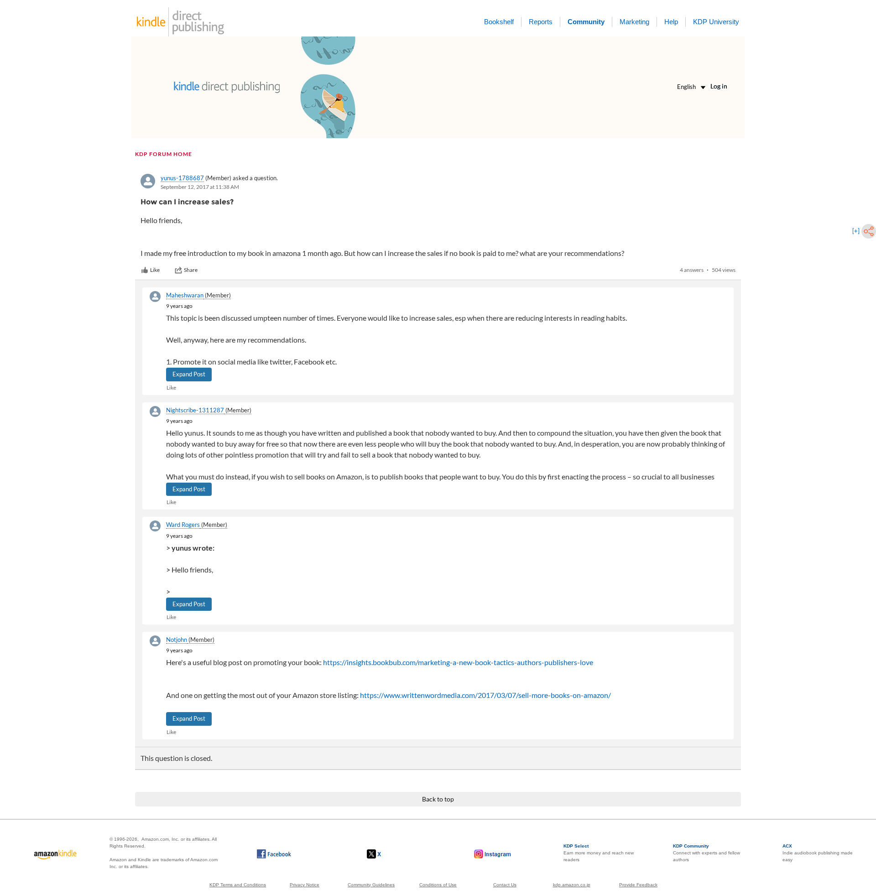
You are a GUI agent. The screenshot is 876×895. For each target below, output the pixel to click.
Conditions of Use (438, 884)
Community (586, 22)
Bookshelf (499, 22)
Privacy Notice (304, 884)
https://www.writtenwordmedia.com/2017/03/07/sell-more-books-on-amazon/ (485, 695)
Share (191, 269)
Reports (541, 22)
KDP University (716, 22)
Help (671, 22)
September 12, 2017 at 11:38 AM (200, 186)
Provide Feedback (638, 884)
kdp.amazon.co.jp (571, 884)
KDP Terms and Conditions (237, 884)
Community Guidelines (371, 884)
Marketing (634, 22)
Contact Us (504, 884)
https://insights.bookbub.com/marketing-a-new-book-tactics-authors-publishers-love (458, 662)
